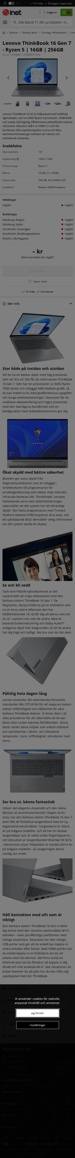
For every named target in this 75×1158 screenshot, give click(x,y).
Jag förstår (37, 1013)
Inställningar (37, 1025)
